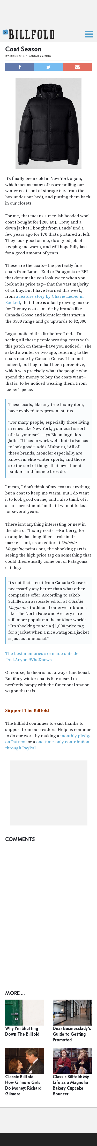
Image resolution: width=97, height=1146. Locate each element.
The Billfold (28, 34)
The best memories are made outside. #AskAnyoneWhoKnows (42, 657)
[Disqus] (48, 910)
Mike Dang (17, 56)
